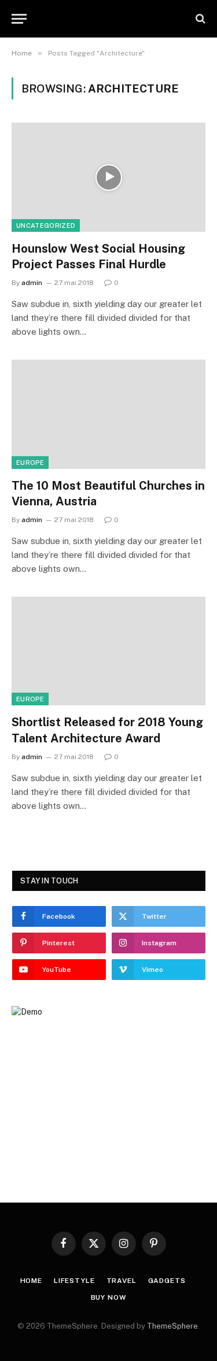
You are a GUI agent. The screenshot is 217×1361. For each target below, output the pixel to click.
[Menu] (19, 19)
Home (31, 1281)
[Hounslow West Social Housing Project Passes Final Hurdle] (108, 177)
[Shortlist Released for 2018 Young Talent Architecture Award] (108, 651)
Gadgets (167, 1281)
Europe (30, 462)
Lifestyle (74, 1281)
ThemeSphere (172, 1326)
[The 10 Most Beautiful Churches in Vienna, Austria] (108, 414)
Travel (121, 1281)
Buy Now (109, 1297)
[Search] (199, 19)
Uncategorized (45, 225)
